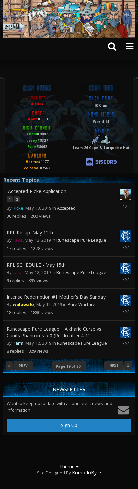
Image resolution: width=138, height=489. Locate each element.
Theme (67, 466)
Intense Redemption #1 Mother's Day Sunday (56, 297)
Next (114, 365)
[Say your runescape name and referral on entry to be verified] (101, 162)
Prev (23, 365)
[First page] (9, 365)
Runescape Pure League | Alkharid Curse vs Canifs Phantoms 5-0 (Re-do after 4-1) (54, 332)
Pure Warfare (81, 304)
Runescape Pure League (81, 240)
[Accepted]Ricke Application (36, 191)
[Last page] (128, 365)
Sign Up (69, 425)
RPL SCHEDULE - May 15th (36, 265)
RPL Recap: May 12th (30, 232)
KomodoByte (86, 472)
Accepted (66, 208)
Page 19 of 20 (69, 366)
